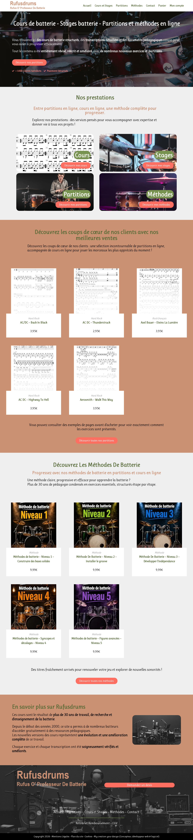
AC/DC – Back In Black (33, 322)
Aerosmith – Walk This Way (96, 399)
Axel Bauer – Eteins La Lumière (159, 322)
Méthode (33, 552)
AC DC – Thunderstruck (96, 322)
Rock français (159, 318)
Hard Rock (33, 318)
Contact (133, 812)
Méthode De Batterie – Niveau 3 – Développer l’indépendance (159, 559)
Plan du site (77, 836)
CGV (114, 823)
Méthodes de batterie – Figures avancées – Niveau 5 (96, 641)
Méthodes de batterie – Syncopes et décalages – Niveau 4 (34, 641)
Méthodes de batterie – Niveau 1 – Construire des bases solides (33, 559)
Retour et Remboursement (93, 823)
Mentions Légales (61, 836)
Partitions (73, 812)
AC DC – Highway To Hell (34, 399)
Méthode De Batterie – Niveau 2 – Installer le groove (96, 559)
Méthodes (117, 812)
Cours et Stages (95, 812)
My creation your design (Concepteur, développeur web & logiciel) (126, 836)
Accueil (58, 812)
